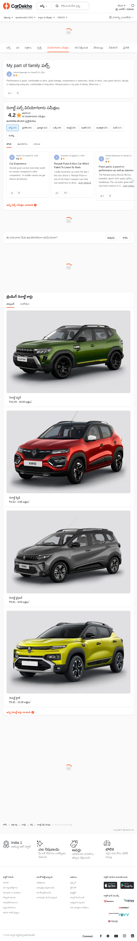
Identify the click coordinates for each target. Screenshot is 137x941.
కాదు (125, 237)
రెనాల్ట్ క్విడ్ (14, 497)
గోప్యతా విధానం (9, 897)
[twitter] (108, 936)
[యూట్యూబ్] (116, 936)
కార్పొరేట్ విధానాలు (10, 902)
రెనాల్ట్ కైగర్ (14, 698)
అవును (111, 237)
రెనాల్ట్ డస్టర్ (15, 397)
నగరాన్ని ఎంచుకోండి (121, 17)
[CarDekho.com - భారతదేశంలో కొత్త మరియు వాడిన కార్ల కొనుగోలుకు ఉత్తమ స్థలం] (17, 6)
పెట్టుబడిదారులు (9, 907)
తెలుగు (120, 5)
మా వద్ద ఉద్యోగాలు (10, 887)
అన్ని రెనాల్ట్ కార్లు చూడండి (18, 712)
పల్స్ (8, 47)
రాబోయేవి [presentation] (24, 304)
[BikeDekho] (109, 901)
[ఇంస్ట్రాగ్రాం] (124, 936)
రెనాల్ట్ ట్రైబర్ (15, 597)
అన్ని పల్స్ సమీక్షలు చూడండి (20, 205)
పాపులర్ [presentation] (10, 304)
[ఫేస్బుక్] (101, 936)
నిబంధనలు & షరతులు (12, 893)
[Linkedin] (132, 936)
